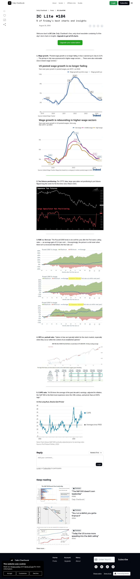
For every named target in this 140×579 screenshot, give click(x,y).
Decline (35, 573)
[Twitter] (96, 566)
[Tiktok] (107, 566)
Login (113, 3)
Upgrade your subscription (70, 42)
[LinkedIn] (101, 566)
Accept (9, 573)
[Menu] (131, 2)
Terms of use (29, 567)
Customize (23, 573)
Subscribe (124, 3)
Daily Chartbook (42, 10)
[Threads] (113, 566)
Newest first (94, 453)
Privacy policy (15, 567)
